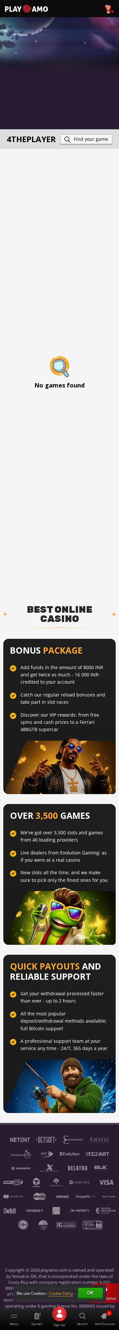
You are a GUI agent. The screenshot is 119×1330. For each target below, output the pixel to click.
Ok (90, 1292)
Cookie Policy (61, 1293)
